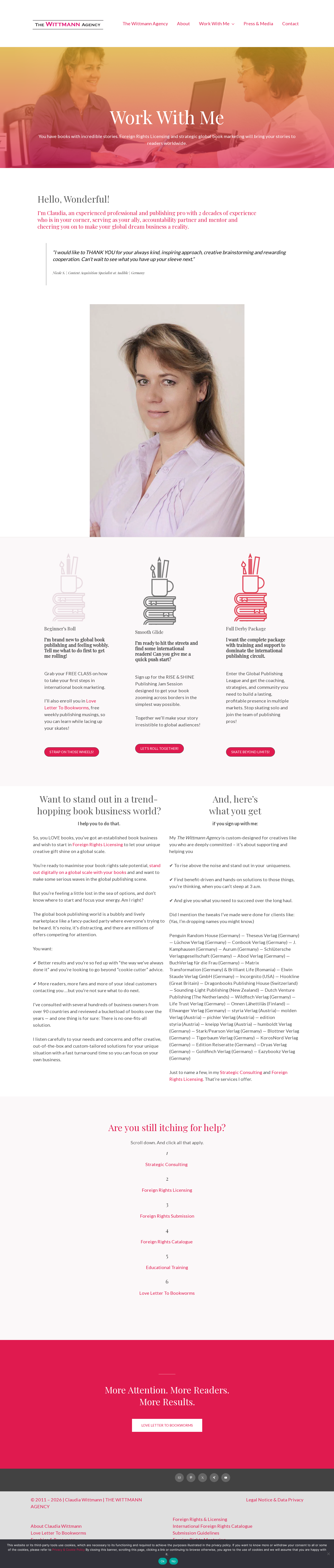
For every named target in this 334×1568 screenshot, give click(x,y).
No (174, 1561)
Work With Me (214, 41)
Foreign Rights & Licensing (200, 1537)
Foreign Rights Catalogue (167, 1259)
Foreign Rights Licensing (97, 862)
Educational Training (167, 1285)
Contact (290, 41)
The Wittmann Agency (145, 41)
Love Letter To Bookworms (167, 1311)
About (183, 41)
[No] (328, 1553)
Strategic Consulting (241, 1090)
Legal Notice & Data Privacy (274, 1517)
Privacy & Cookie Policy (68, 1549)
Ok (163, 1561)
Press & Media (258, 41)
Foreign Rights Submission (167, 1233)
